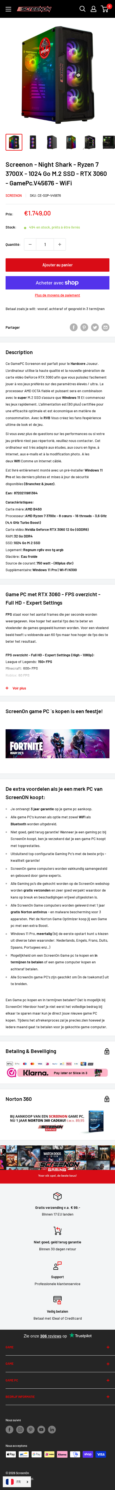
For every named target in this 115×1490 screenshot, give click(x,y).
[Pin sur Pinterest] (84, 327)
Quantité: (13, 244)
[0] (104, 9)
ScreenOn (14, 195)
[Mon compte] (93, 9)
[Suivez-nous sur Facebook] (9, 1429)
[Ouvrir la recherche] (83, 9)
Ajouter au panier (57, 264)
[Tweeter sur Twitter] (95, 327)
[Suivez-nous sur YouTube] (41, 1429)
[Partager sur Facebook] (74, 327)
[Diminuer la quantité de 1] (30, 244)
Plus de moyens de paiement (57, 295)
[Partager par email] (105, 327)
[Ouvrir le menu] (8, 9)
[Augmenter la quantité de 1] (60, 244)
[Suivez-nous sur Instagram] (20, 1429)
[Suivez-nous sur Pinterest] (31, 1429)
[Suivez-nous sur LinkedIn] (52, 1429)
